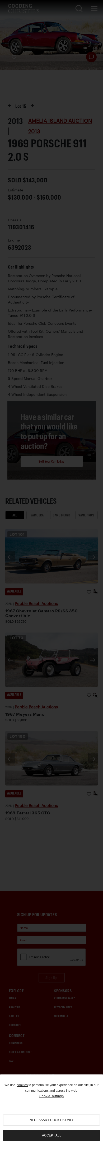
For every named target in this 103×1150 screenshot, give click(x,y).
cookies (22, 1085)
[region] (51, 1112)
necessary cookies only (52, 1120)
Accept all (51, 1135)
